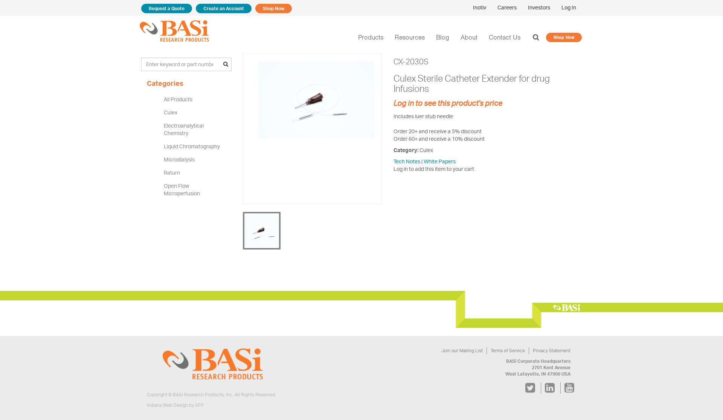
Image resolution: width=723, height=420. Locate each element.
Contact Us (504, 37)
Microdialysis (179, 159)
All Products (178, 99)
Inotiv (479, 7)
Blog (442, 37)
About (469, 37)
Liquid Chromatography (192, 146)
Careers (507, 7)
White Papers (440, 161)
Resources (410, 37)
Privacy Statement (551, 350)
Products (370, 37)
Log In (568, 7)
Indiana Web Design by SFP (175, 405)
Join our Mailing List (462, 350)
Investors (539, 7)
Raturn (172, 172)
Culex (170, 112)
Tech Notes (407, 161)
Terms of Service (508, 350)
